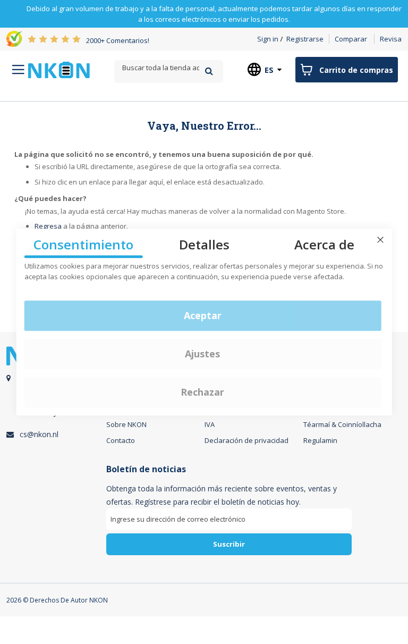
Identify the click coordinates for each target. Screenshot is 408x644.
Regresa (48, 226)
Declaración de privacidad (246, 440)
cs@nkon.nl (39, 434)
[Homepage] (59, 70)
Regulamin (320, 440)
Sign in (267, 39)
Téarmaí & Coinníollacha (342, 424)
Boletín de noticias (146, 469)
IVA (210, 424)
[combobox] (168, 67)
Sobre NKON (126, 424)
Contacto (120, 440)
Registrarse (305, 39)
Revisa (391, 39)
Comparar (351, 39)
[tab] (229, 513)
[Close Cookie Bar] (380, 240)
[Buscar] (209, 71)
